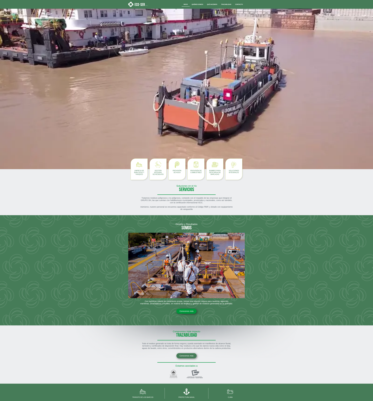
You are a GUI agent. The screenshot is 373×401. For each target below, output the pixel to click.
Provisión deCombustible (196, 171)
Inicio (186, 4)
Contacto (239, 4)
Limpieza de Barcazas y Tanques (139, 172)
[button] (186, 265)
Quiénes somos (197, 4)
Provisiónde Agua (177, 171)
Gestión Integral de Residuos (158, 172)
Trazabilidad (226, 4)
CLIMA (230, 397)
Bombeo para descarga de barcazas (215, 172)
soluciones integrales (234, 171)
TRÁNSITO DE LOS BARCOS (142, 397)
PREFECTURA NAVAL (186, 397)
